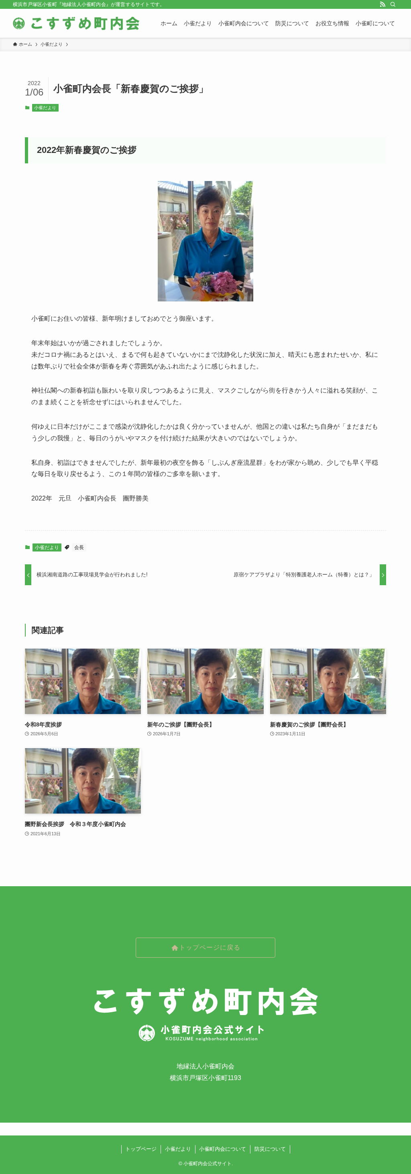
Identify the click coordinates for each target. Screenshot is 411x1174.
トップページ (141, 1149)
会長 (79, 547)
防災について (270, 1149)
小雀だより (45, 107)
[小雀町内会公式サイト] (77, 23)
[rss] (382, 4)
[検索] (393, 4)
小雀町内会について (222, 1149)
